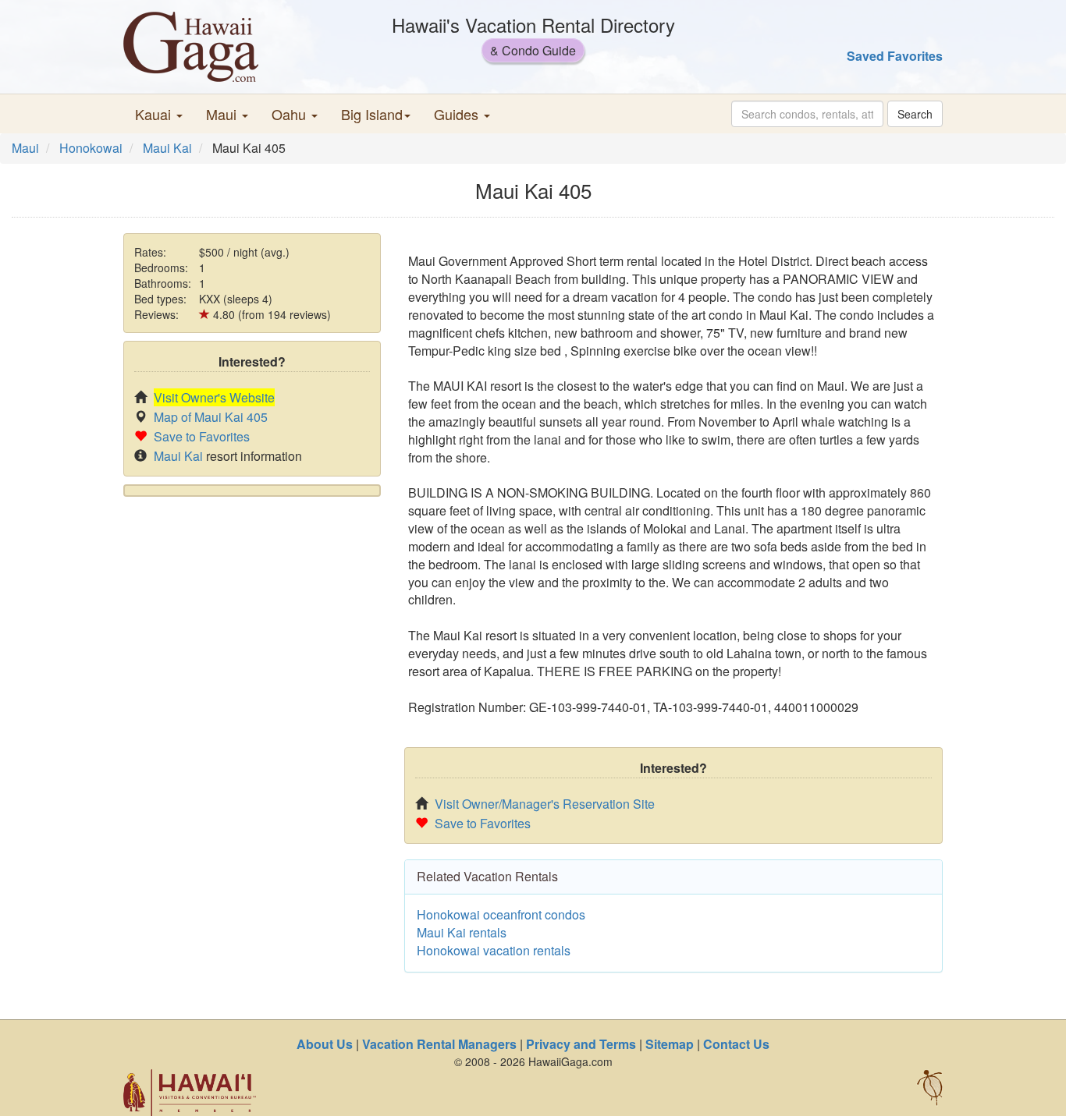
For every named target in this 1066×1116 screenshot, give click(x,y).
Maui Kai (167, 148)
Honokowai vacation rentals (493, 950)
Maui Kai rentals (461, 932)
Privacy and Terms (581, 1044)
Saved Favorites (895, 56)
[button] (158, 113)
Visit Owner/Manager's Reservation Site (545, 804)
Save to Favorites (202, 436)
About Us (325, 1044)
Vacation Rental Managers (439, 1044)
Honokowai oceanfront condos (501, 914)
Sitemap (669, 1044)
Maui (25, 148)
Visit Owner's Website (214, 397)
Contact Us (736, 1044)
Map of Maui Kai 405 (211, 417)
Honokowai (91, 148)
